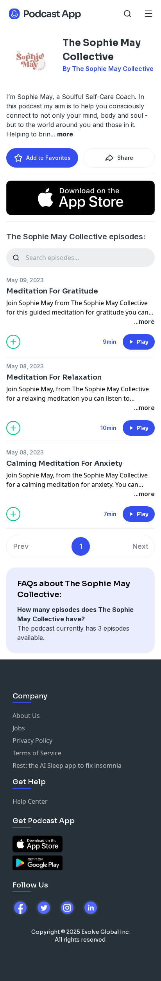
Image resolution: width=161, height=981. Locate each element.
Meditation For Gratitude (52, 291)
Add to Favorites (48, 157)
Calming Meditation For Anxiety (64, 463)
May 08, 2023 (25, 366)
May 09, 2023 (25, 280)
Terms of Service (37, 753)
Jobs (19, 728)
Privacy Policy (32, 740)
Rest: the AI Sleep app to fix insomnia (67, 765)
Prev (21, 546)
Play (142, 341)
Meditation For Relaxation (54, 377)
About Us (26, 715)
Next (140, 546)
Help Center (30, 801)
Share (125, 157)
